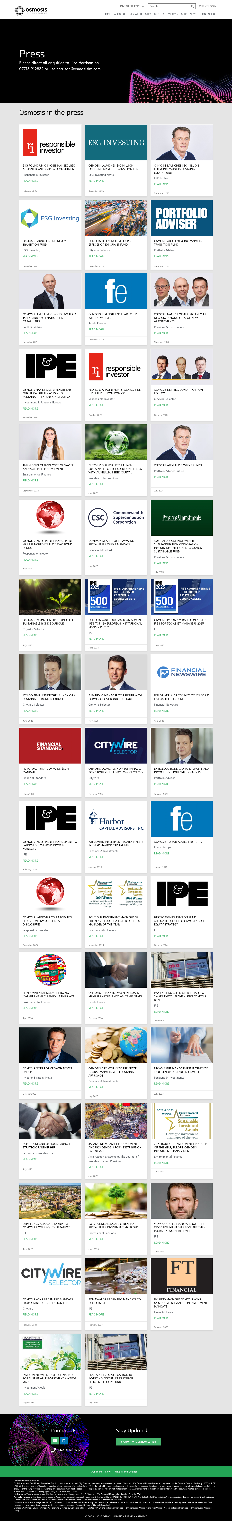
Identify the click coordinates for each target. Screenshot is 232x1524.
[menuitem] (98, 1472)
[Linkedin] (64, 1440)
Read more (96, 711)
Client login (207, 6)
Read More (30, 181)
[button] (132, 6)
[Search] (192, 6)
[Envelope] (55, 1440)
